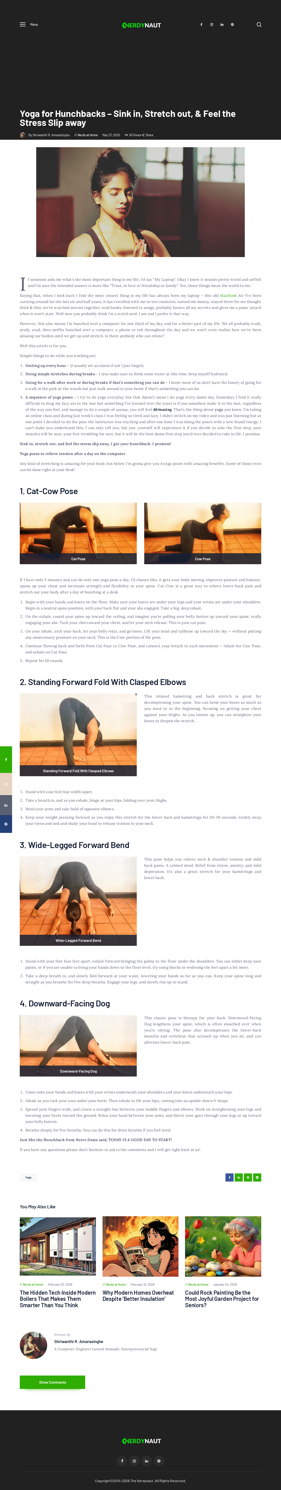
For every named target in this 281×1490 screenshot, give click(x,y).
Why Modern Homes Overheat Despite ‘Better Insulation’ (138, 1295)
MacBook (228, 295)
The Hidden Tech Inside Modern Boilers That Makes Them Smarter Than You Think (58, 1298)
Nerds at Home (88, 135)
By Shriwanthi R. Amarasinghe (49, 135)
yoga (219, 409)
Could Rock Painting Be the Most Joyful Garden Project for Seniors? (222, 1298)
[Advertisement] (140, 63)
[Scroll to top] (274, 885)
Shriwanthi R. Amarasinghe (78, 1341)
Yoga (28, 1177)
